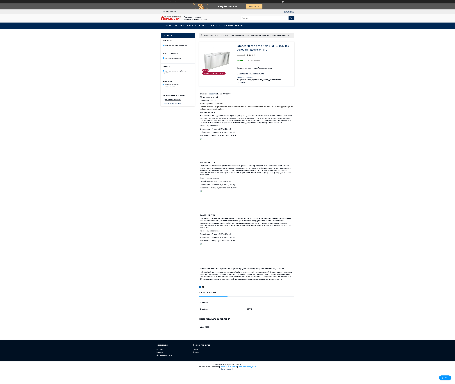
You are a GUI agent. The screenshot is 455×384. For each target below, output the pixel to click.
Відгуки (196, 352)
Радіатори (224, 35)
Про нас (203, 25)
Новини (195, 349)
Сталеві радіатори (237, 35)
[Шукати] (291, 18)
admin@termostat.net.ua (173, 103)
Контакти (215, 25)
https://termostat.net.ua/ (173, 100)
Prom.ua (238, 365)
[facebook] (200, 288)
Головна (167, 25)
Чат (446, 378)
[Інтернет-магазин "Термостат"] (171, 19)
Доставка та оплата (233, 25)
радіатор (213, 94)
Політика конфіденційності (247, 367)
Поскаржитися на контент (228, 367)
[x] (203, 288)
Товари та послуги (184, 25)
